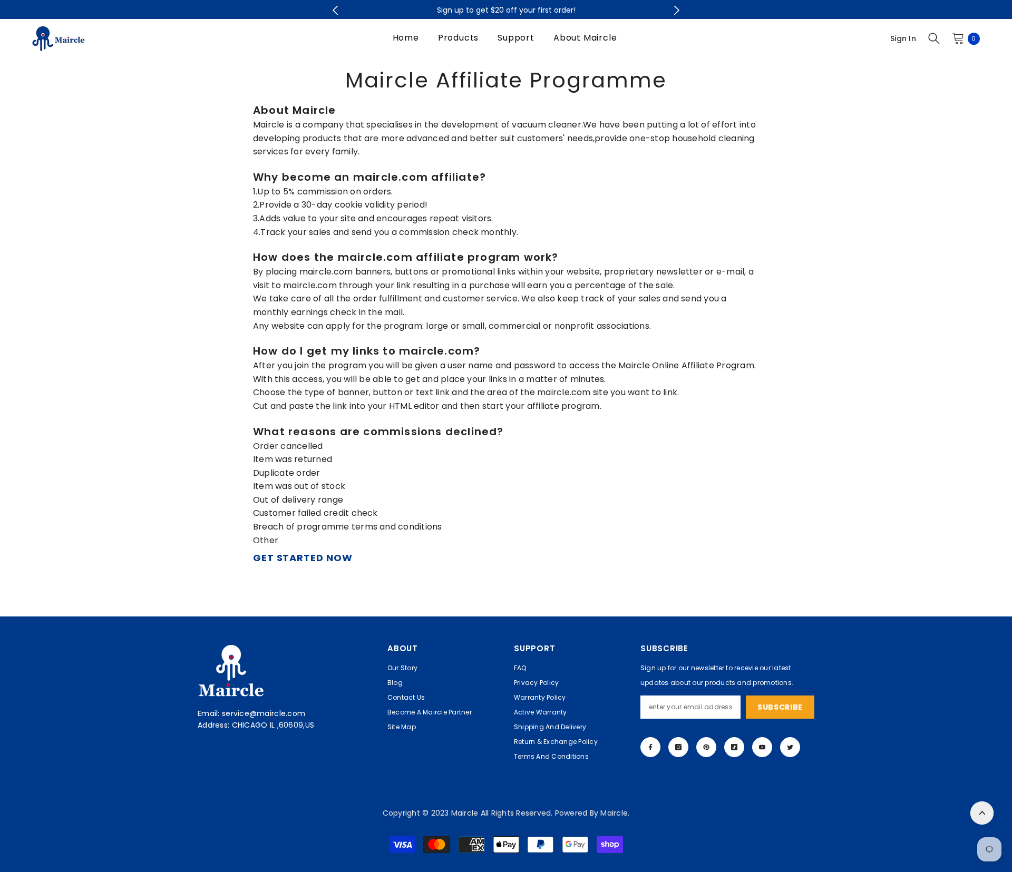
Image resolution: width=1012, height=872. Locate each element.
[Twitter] (790, 747)
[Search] (934, 38)
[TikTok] (734, 747)
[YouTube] (762, 747)
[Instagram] (678, 747)
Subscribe (780, 707)
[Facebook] (650, 747)
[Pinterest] (706, 747)
